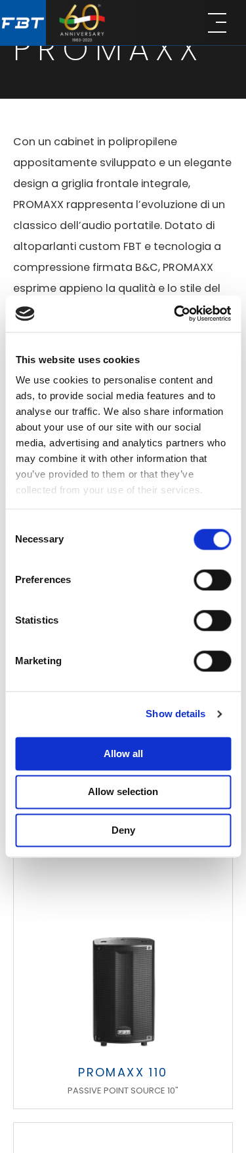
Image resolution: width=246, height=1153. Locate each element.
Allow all (123, 753)
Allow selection (123, 792)
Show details (175, 713)
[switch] (212, 579)
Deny (123, 830)
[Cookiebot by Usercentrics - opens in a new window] (175, 313)
